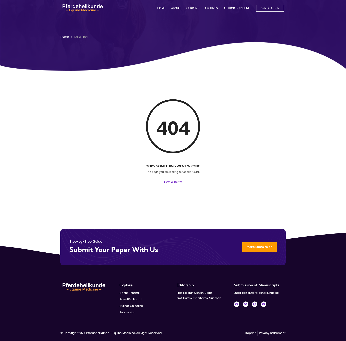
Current (192, 8)
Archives (211, 8)
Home (161, 8)
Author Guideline (237, 8)
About (176, 8)
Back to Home (173, 181)
